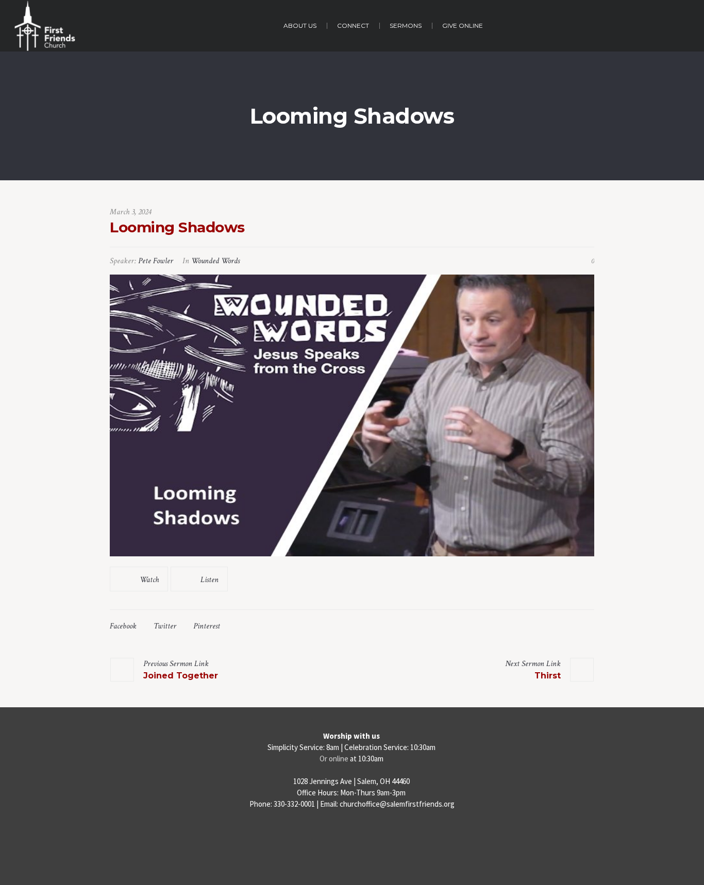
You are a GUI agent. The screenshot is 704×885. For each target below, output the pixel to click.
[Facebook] (331, 836)
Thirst (547, 675)
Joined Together (180, 675)
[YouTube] (373, 836)
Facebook (123, 626)
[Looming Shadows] (352, 415)
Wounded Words (215, 261)
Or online (334, 758)
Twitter (165, 626)
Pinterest (206, 626)
